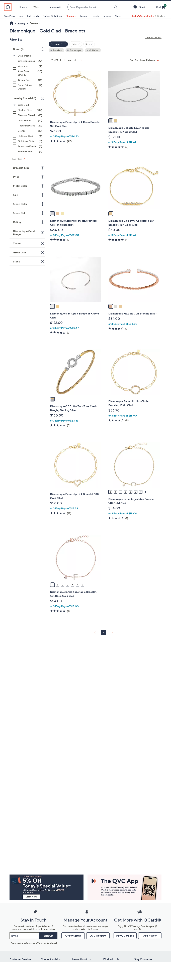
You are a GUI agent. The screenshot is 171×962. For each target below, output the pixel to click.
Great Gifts (19, 252)
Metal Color (20, 186)
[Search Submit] (116, 7)
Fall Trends (33, 16)
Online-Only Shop (52, 16)
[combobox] (90, 7)
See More (17, 158)
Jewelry (107, 16)
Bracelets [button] (57, 50)
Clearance (70, 16)
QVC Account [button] (98, 935)
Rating (17, 222)
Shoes (118, 16)
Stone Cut (19, 213)
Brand (18, 49)
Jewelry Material (24, 98)
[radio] (110, 120)
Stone (16, 261)
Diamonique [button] (75, 50)
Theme (17, 243)
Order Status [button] (73, 935)
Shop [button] (22, 7)
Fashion (84, 16)
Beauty (95, 16)
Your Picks (9, 16)
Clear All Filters (153, 37)
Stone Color (20, 204)
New (21, 16)
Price (16, 176)
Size (15, 195)
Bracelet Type (21, 167)
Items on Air (55, 7)
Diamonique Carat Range (24, 232)
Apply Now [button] (150, 935)
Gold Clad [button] (93, 50)
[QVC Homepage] (11, 23)
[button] (135, 7)
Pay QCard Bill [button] (125, 935)
